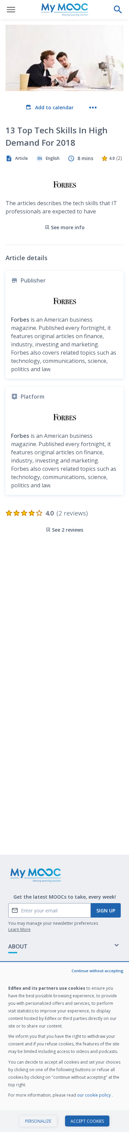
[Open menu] (11, 9)
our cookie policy (94, 1095)
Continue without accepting (97, 970)
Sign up (105, 910)
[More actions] (93, 108)
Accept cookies (87, 1121)
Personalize (38, 1121)
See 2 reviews (67, 529)
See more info (68, 227)
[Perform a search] (117, 9)
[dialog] (64, 1047)
